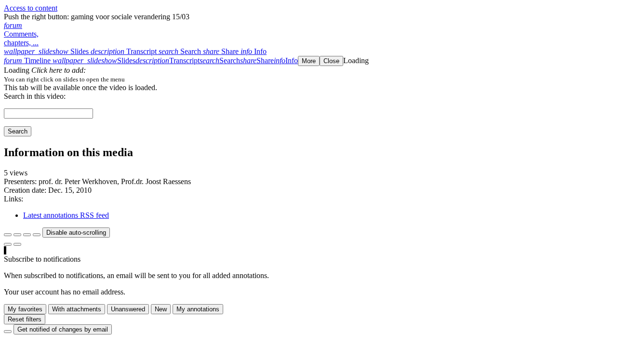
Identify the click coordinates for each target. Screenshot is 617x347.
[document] (308, 79)
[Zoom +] (36, 234)
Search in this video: (35, 96)
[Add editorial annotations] (17, 244)
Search (17, 131)
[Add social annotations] (8, 244)
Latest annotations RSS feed (66, 215)
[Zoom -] (27, 234)
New (161, 309)
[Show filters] (17, 234)
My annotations (197, 309)
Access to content (30, 8)
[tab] (47, 51)
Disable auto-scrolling (76, 232)
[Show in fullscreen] (8, 234)
